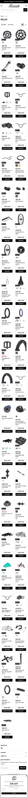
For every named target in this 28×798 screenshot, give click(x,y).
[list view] (25, 24)
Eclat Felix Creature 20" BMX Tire (6, 323)
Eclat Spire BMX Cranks (19, 580)
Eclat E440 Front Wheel (20, 232)
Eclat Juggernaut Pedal (6, 359)
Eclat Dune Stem (19, 201)
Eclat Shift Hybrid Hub (20, 517)
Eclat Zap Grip (5, 730)
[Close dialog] (26, 776)
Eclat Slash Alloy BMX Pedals (21, 548)
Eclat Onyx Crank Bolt (7, 418)
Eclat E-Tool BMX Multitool (6, 229)
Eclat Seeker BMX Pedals (20, 455)
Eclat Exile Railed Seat (20, 294)
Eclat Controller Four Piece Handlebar (7, 171)
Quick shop (7, 53)
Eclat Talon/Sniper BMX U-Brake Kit (20, 641)
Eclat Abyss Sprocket (20, 47)
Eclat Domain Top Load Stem (6, 202)
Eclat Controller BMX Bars (20, 140)
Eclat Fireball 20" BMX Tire (20, 328)
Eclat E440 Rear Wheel (6, 263)
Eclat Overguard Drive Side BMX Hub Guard (21, 423)
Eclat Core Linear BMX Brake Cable (20, 171)
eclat (16, 265)
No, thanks (14, 795)
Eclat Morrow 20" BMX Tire (6, 391)
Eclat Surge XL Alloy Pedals (7, 641)
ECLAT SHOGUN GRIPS (6, 544)
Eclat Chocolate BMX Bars (20, 108)
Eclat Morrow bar (20, 392)
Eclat (3, 50)
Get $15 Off (14, 793)
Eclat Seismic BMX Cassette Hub (6, 486)
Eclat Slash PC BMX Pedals (6, 578)
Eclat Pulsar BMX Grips (6, 454)
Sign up (22, 768)
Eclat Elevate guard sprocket (20, 263)
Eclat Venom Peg (20, 702)
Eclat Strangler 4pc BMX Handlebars (6, 611)
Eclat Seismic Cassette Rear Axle (21, 486)
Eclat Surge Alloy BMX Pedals (20, 611)
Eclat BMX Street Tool (7, 78)
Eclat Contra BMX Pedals (6, 139)
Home (2, 16)
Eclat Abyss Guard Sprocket (6, 48)
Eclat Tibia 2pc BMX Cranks (7, 672)
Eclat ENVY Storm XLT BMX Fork (6, 295)
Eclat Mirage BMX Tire (20, 360)
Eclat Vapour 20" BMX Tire (6, 703)
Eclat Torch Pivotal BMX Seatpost (20, 670)
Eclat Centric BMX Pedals (6, 108)
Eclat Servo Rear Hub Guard (7, 514)
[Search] (25, 9)
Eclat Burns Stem (20, 78)
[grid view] (22, 24)
